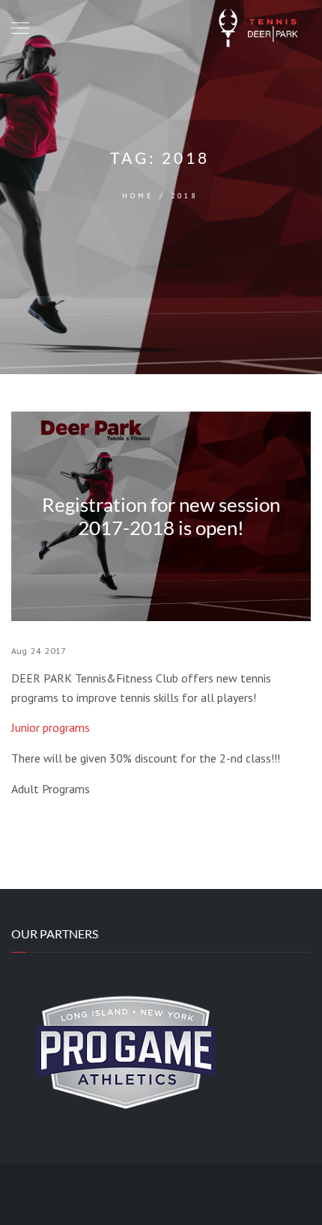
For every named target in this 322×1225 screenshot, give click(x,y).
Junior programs (50, 727)
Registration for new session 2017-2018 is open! (161, 516)
